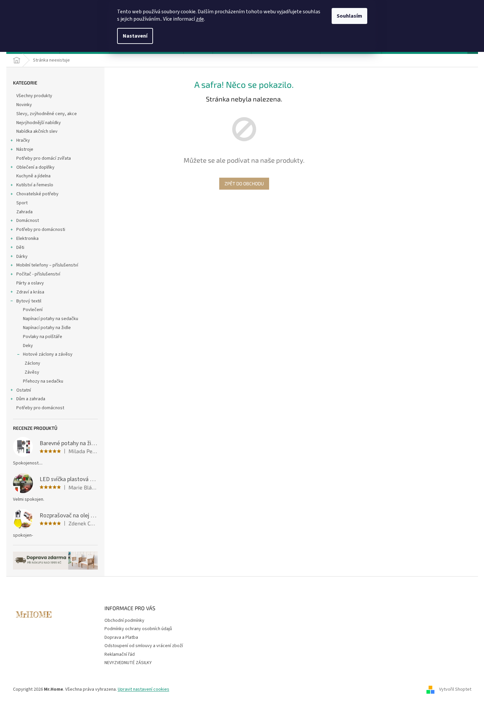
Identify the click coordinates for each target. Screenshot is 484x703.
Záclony (32, 363)
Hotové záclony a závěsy (48, 354)
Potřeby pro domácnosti (40, 229)
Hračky (23, 140)
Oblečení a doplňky (35, 167)
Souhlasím (349, 16)
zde (200, 19)
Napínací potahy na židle (47, 327)
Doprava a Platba (121, 637)
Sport (22, 203)
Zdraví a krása (30, 292)
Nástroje (24, 149)
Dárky (22, 256)
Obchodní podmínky (124, 620)
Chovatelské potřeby (37, 194)
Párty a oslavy (30, 283)
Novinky (24, 104)
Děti (20, 247)
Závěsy (32, 372)
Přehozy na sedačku (43, 381)
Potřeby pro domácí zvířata (43, 158)
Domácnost (27, 220)
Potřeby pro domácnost (40, 408)
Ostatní (23, 390)
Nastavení (135, 36)
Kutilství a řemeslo (34, 185)
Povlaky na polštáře (42, 336)
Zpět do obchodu (244, 183)
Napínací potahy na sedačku (50, 318)
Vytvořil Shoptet (455, 689)
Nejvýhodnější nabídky (38, 122)
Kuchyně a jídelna (33, 176)
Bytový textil (28, 301)
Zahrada (24, 212)
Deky (28, 345)
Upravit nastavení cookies (143, 689)
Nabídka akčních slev (37, 131)
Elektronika (27, 238)
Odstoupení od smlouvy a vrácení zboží (143, 645)
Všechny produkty (34, 95)
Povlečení (33, 309)
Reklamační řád (119, 654)
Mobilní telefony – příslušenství (47, 265)
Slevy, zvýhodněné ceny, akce (46, 113)
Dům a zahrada (30, 399)
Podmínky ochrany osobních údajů (138, 628)
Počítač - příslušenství (38, 274)
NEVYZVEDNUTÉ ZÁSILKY (128, 662)
